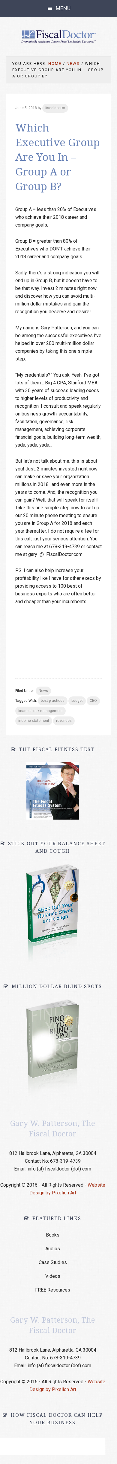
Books (52, 1235)
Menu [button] (63, 8)
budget (77, 701)
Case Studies (53, 1262)
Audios (52, 1248)
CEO (93, 701)
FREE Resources (52, 1290)
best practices (52, 701)
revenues (64, 721)
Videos (52, 1276)
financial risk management (40, 711)
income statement (33, 721)
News (43, 691)
